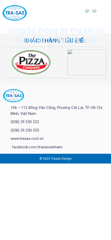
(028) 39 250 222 (25, 121)
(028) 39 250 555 (25, 130)
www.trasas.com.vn (27, 138)
